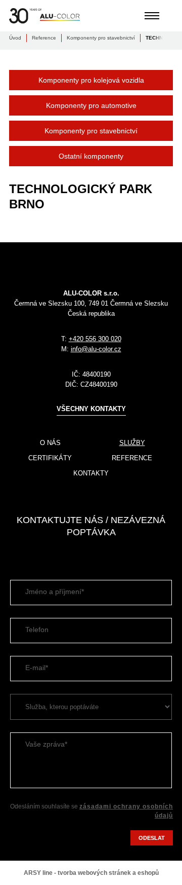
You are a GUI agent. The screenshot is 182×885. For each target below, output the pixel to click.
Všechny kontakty (91, 409)
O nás (50, 443)
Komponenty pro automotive (91, 105)
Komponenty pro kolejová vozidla (91, 80)
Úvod (15, 38)
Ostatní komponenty (91, 156)
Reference (44, 38)
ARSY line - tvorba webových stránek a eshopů (91, 872)
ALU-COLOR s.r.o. (44, 15)
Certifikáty (50, 458)
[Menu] (152, 15)
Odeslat (152, 838)
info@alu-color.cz (96, 349)
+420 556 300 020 (95, 339)
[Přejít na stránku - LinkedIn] (16, 553)
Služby (132, 443)
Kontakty (91, 473)
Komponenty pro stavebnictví (101, 38)
